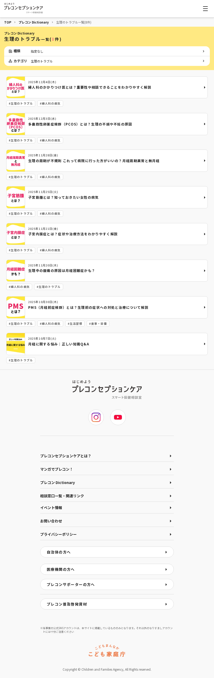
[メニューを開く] (205, 8)
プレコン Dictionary (34, 22)
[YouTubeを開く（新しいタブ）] (118, 417)
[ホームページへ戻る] (23, 8)
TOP (7, 22)
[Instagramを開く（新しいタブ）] (96, 417)
